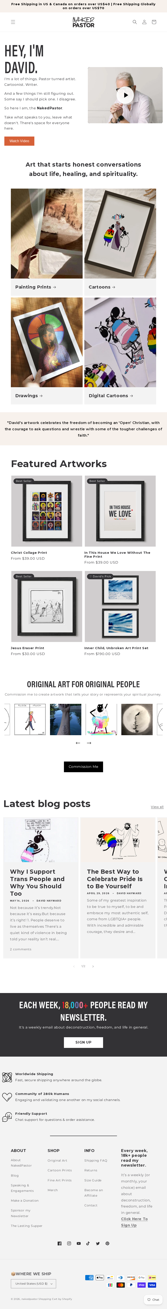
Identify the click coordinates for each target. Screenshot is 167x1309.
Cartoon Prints (60, 1170)
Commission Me (84, 767)
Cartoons (99, 287)
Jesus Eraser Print (27, 648)
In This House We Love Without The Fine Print (117, 555)
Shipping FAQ (95, 1160)
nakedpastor (30, 1299)
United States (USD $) (31, 1283)
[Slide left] (74, 966)
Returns (90, 1170)
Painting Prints (33, 287)
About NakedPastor (21, 1162)
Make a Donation (25, 1201)
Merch (53, 1190)
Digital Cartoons (108, 395)
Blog (15, 1175)
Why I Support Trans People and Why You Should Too (37, 882)
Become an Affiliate (93, 1193)
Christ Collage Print (29, 553)
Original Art (57, 1160)
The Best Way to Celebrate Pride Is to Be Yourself (115, 879)
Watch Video (19, 141)
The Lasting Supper (27, 1226)
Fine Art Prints (60, 1180)
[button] (13, 22)
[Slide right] (93, 966)
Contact (90, 1205)
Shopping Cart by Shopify (55, 1299)
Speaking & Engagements (22, 1188)
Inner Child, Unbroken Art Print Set (116, 648)
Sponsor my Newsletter (21, 1213)
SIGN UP (83, 1042)
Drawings (26, 395)
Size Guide (93, 1180)
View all (157, 807)
